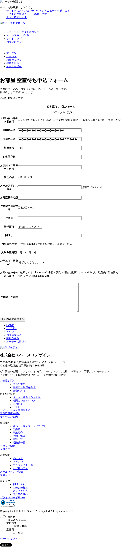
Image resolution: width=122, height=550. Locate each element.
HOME (10, 325)
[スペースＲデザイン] (12, 23)
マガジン (11, 53)
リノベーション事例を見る (15, 410)
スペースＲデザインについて (22, 32)
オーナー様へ (14, 66)
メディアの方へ (21, 491)
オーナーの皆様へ (16, 341)
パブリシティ (20, 468)
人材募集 (5, 449)
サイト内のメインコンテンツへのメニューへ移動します (38, 10)
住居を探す (19, 384)
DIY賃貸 (17, 404)
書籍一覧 (18, 439)
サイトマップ (14, 38)
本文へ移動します (16, 17)
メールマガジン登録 (17, 35)
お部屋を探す (7, 380)
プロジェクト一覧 (23, 465)
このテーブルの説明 (61, 112)
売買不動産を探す (10, 413)
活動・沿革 (19, 436)
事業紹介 (18, 432)
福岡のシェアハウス (24, 400)
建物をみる (12, 63)
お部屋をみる (14, 59)
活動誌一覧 (19, 442)
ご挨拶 (16, 429)
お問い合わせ (14, 42)
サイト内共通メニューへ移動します (26, 14)
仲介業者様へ (20, 494)
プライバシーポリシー (12, 497)
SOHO (16, 407)
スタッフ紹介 (7, 446)
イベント (11, 56)
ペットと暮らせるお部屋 (27, 397)
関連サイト (6, 475)
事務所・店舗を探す (24, 387)
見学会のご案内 (9, 416)
